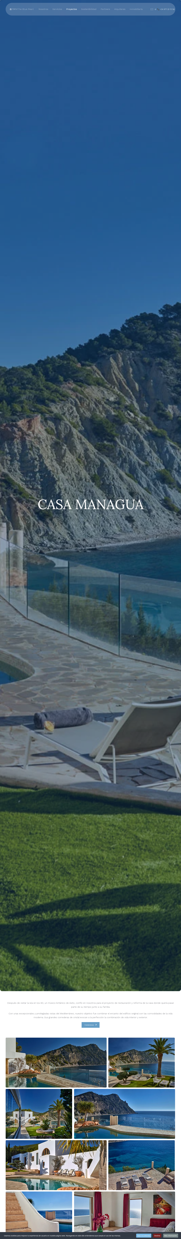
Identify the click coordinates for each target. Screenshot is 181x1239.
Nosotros (43, 9)
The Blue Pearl (25, 9)
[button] (56, 1062)
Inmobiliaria (136, 9)
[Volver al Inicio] (13, 9)
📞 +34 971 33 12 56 (166, 9)
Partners (105, 9)
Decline (157, 1235)
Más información (170, 1235)
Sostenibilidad (88, 9)
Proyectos (71, 9)
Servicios (57, 9)
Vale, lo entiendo (143, 1235)
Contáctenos (89, 1025)
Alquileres (119, 9)
